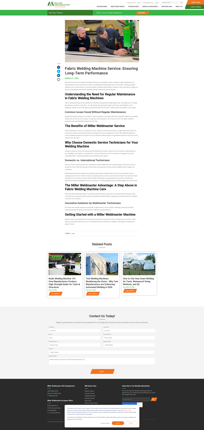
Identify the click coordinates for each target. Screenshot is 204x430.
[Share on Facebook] (58, 67)
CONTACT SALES (195, 2)
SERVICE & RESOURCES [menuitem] (150, 6)
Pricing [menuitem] (139, 2)
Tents (73, 233)
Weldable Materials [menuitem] (90, 396)
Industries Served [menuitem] (89, 393)
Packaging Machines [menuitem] (148, 2)
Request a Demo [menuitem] (131, 2)
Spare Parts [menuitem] (88, 400)
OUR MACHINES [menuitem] (102, 6)
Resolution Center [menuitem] (90, 398)
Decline (131, 423)
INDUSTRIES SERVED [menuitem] (117, 6)
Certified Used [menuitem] (166, 6)
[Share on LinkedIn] (58, 75)
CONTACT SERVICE (196, 7)
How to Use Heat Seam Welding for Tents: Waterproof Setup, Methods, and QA (138, 281)
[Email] (58, 79)
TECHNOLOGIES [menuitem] (133, 6)
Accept (118, 423)
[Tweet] (58, 71)
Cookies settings (105, 423)
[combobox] (157, 2)
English (157, 2)
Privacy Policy (127, 410)
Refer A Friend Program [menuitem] (91, 403)
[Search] (181, 2)
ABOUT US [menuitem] (179, 6)
